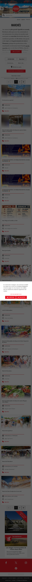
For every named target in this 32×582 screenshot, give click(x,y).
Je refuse (11, 297)
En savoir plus (16, 294)
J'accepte (22, 297)
